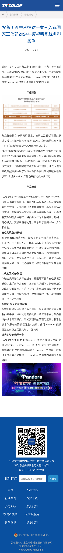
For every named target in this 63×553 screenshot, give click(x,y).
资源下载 (32, 498)
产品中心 (32, 490)
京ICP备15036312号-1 (31, 546)
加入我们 (32, 506)
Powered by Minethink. (31, 549)
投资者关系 (11, 514)
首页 (10, 490)
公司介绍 (10, 506)
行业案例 (10, 498)
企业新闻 (28, 14)
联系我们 (32, 522)
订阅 (53, 478)
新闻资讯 (14, 14)
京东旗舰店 (32, 514)
